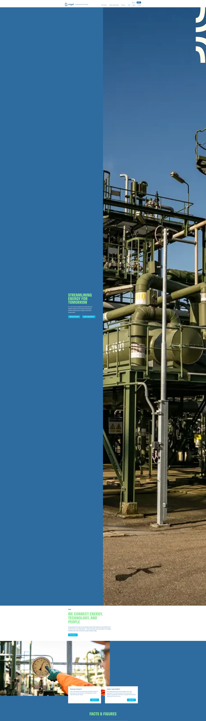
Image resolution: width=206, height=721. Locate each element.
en (132, 2)
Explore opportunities (114, 5)
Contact (139, 5)
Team (129, 5)
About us (123, 5)
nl (134, 2)
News (134, 5)
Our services (104, 5)
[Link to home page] (69, 4)
